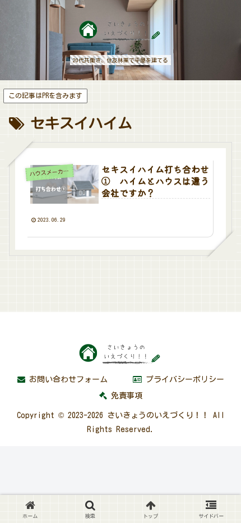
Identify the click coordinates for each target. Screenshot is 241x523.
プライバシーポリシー (183, 379)
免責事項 (124, 396)
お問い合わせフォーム (66, 379)
